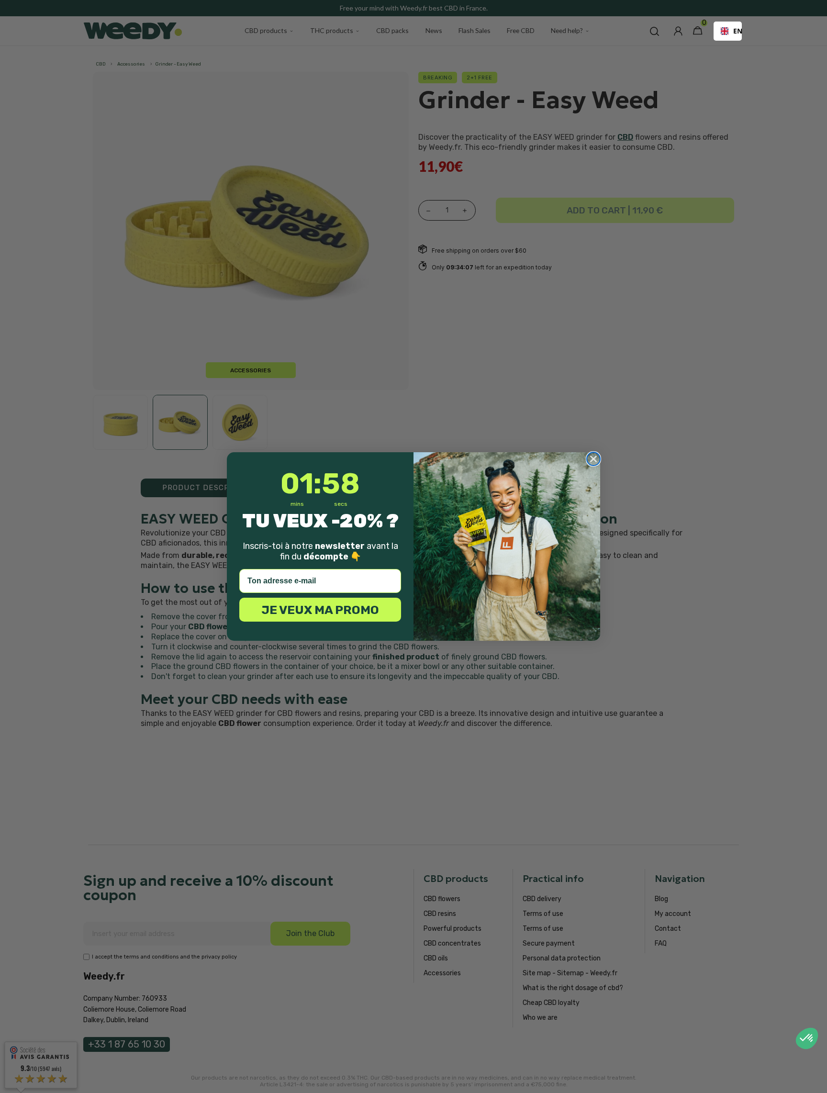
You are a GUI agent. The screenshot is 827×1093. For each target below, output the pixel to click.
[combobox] (728, 31)
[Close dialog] (593, 459)
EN (734, 30)
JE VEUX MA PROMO (320, 610)
